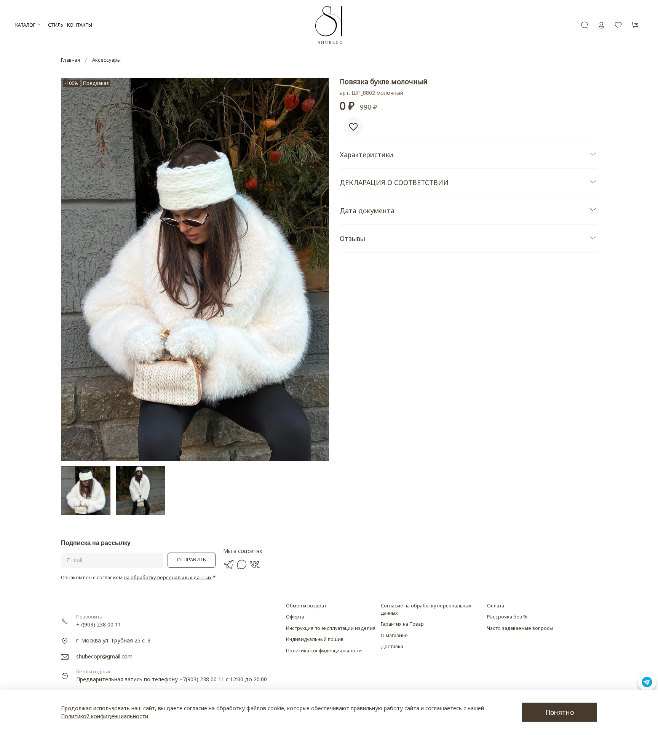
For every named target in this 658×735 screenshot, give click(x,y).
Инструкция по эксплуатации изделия (330, 628)
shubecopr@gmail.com (104, 656)
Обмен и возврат (306, 605)
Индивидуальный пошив (314, 639)
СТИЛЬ (55, 25)
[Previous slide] (72, 269)
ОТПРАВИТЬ (191, 559)
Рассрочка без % (507, 617)
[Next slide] (318, 269)
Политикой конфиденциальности (104, 716)
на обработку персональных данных (168, 577)
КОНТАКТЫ (79, 25)
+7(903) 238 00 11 (98, 624)
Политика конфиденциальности (324, 650)
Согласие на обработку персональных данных (426, 609)
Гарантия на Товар (402, 624)
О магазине (394, 635)
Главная (70, 59)
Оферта (295, 617)
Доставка (392, 646)
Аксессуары (106, 59)
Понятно (559, 712)
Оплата (495, 605)
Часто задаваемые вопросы (520, 628)
